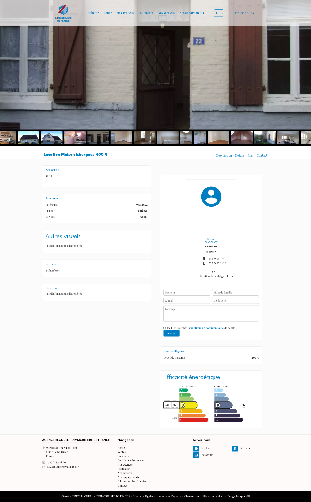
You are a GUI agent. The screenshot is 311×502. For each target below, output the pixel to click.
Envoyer (172, 333)
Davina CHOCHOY (211, 241)
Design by (238, 496)
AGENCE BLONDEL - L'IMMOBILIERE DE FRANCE (76, 440)
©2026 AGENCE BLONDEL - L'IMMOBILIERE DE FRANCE (95, 496)
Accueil (63, 13)
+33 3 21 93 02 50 (216, 258)
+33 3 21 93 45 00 (56, 462)
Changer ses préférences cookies (204, 496)
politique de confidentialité (207, 328)
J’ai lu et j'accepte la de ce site (201, 328)
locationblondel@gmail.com (217, 276)
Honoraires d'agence (168, 496)
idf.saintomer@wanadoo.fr (63, 466)
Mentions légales (143, 496)
